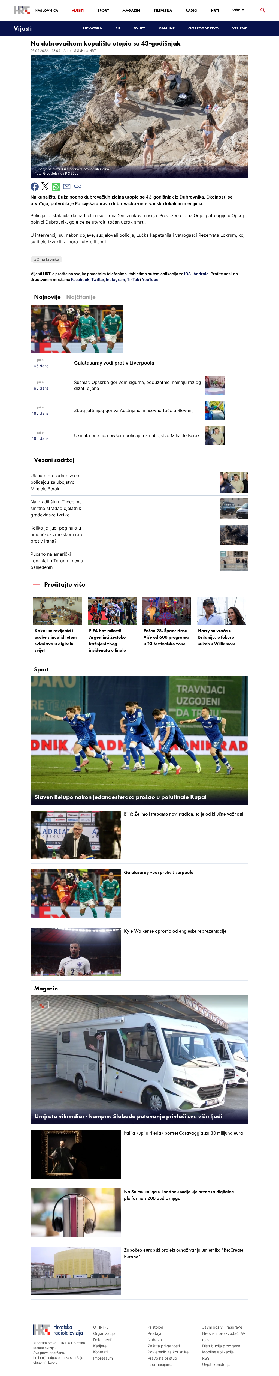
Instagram (115, 279)
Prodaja (154, 1333)
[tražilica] (262, 10)
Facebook (79, 279)
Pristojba (155, 1327)
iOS (188, 273)
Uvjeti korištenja (216, 1364)
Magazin (131, 10)
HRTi (215, 10)
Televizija (163, 10)
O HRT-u (100, 1327)
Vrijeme (239, 28)
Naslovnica (46, 10)
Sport (103, 10)
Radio (191, 10)
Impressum (103, 1358)
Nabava (155, 1339)
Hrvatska (92, 28)
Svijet (139, 28)
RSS (206, 1358)
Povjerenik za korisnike (168, 1352)
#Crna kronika (46, 259)
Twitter (97, 279)
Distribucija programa (221, 1346)
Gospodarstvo (203, 28)
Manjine (166, 28)
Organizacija (104, 1333)
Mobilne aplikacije (218, 1352)
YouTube (149, 279)
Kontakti (100, 1352)
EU (118, 28)
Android (201, 273)
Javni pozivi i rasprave (222, 1327)
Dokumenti (102, 1339)
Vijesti (78, 10)
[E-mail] (67, 186)
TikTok (132, 279)
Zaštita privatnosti (164, 1346)
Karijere (100, 1346)
